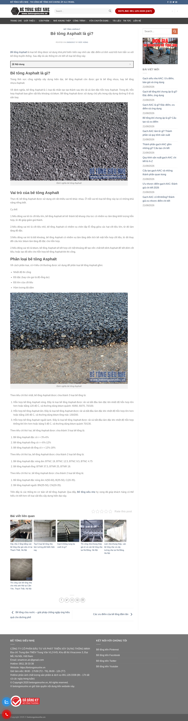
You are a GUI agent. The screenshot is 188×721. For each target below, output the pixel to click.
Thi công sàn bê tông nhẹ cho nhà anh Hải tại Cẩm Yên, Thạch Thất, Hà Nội (21, 586)
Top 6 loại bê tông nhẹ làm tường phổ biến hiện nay (44, 547)
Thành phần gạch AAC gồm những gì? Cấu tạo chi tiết (157, 146)
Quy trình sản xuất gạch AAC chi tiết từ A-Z (159, 159)
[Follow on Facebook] (168, 2)
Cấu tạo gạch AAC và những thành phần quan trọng (158, 172)
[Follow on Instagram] (171, 2)
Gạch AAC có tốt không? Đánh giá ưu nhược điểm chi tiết (158, 199)
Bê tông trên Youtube (107, 666)
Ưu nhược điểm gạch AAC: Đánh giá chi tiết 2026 (160, 186)
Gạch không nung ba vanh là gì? (66, 545)
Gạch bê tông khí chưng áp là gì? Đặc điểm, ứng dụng (160, 93)
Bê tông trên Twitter (106, 661)
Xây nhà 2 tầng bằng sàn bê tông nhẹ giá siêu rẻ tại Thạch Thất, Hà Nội (21, 547)
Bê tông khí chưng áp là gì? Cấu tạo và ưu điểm (159, 120)
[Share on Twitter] (66, 600)
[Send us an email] (176, 2)
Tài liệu (117, 21)
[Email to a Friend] (72, 600)
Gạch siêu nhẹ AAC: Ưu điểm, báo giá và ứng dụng (158, 80)
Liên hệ (137, 21)
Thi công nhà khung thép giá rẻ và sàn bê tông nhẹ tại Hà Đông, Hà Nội (91, 547)
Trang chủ (16, 21)
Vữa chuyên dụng (99, 21)
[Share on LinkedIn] (82, 600)
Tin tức (127, 21)
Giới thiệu (29, 21)
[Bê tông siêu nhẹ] (30, 11)
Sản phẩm (44, 21)
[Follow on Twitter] (173, 2)
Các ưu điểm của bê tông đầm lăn (111, 614)
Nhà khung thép (62, 21)
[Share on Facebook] (61, 600)
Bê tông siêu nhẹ (86, 492)
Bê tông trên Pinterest (107, 649)
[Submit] (110, 11)
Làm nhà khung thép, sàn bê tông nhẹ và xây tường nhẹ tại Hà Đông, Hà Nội (115, 548)
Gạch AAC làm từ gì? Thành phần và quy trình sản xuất (157, 133)
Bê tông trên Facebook (108, 655)
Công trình (79, 21)
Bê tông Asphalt (72, 29)
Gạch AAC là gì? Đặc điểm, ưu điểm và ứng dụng (159, 107)
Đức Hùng (83, 42)
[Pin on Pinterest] (77, 600)
